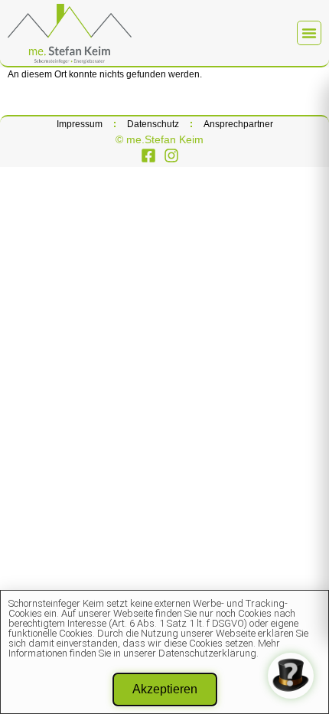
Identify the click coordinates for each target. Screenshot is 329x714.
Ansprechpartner (238, 124)
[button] (309, 33)
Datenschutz (153, 124)
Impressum (80, 124)
